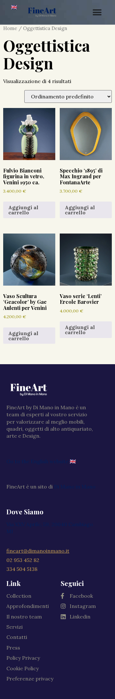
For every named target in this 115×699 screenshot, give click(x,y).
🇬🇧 (14, 7)
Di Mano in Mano (75, 486)
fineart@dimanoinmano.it (37, 551)
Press (13, 647)
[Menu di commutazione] (97, 12)
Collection (18, 596)
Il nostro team (24, 616)
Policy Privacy (23, 658)
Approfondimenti (27, 606)
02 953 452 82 (22, 560)
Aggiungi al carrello (23, 210)
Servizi (14, 627)
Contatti (16, 637)
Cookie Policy (22, 668)
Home (10, 28)
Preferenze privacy (29, 678)
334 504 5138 (21, 569)
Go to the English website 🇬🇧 (41, 461)
